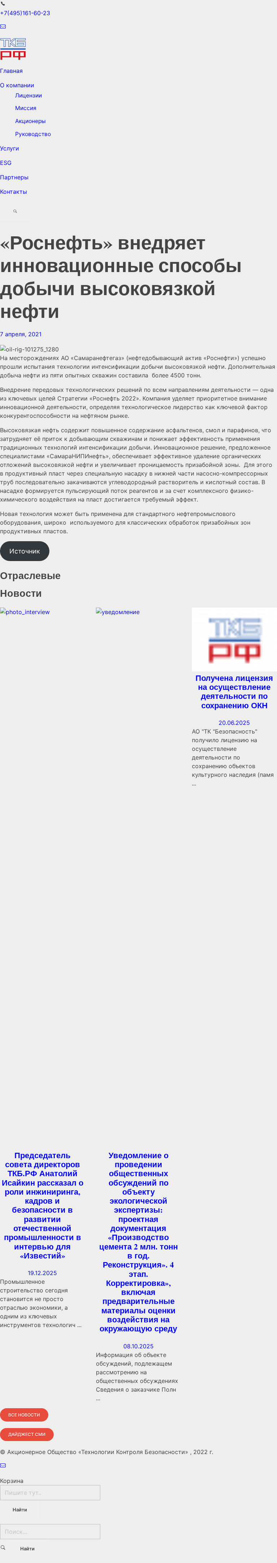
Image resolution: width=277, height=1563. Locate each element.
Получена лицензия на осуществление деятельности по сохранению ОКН (234, 691)
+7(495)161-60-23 (25, 13)
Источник (24, 551)
